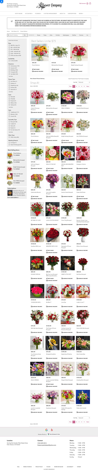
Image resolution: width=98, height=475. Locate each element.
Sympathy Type (12, 119)
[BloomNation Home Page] (53, 434)
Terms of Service (27, 466)
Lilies (51, 35)
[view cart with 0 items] (90, 3)
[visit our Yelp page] (51, 430)
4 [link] (81, 86)
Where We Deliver (58, 466)
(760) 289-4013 (42, 443)
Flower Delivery (23, 31)
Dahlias (74, 35)
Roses (38, 35)
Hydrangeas (66, 35)
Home (8, 31)
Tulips (44, 35)
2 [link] (76, 86)
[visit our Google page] (46, 430)
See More (11, 76)
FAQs (18, 466)
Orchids (58, 35)
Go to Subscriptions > (13, 197)
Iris (87, 35)
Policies (48, 466)
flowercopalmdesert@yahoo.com (47, 445)
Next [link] (88, 86)
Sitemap (79, 466)
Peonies (81, 35)
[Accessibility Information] (1, 1)
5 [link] (84, 86)
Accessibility (70, 466)
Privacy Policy (39, 466)
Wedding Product (13, 140)
